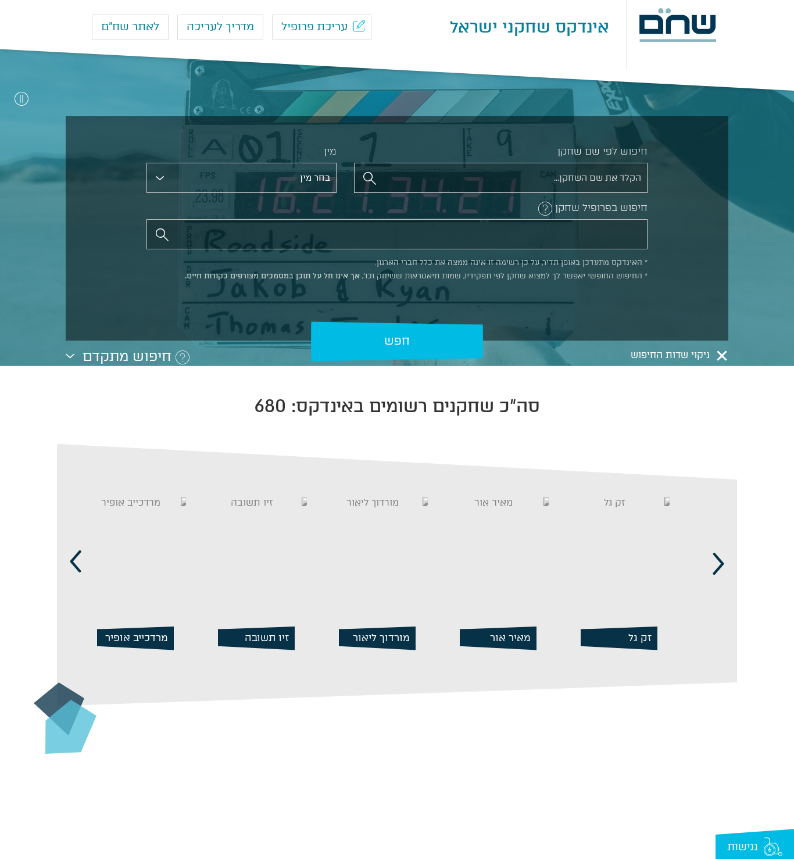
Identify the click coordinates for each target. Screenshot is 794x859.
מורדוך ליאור (502, 637)
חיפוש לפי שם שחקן (602, 151)
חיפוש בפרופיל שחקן (601, 207)
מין (330, 151)
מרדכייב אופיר (257, 637)
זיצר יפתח (145, 637)
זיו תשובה (388, 637)
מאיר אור (631, 637)
